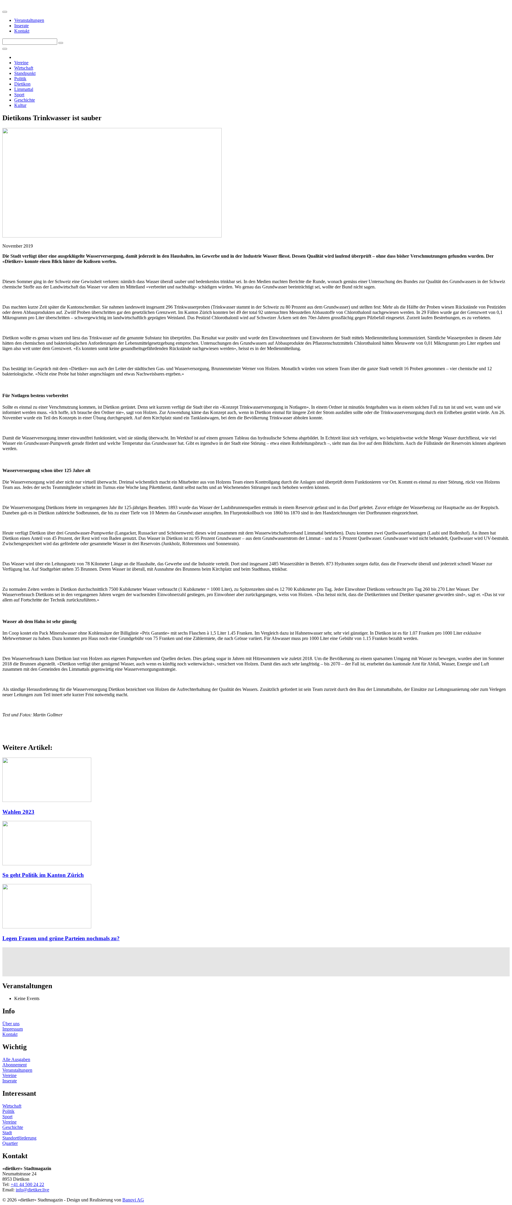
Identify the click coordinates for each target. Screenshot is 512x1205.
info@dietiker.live (32, 1189)
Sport (19, 94)
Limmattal (23, 89)
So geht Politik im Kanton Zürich (43, 875)
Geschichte (24, 99)
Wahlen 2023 (18, 812)
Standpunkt (25, 73)
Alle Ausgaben (16, 1059)
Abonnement (14, 1064)
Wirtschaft (23, 67)
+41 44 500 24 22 (27, 1184)
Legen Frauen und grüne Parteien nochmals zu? (61, 938)
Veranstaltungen (29, 20)
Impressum (12, 1028)
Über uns (11, 1023)
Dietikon (22, 83)
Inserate (21, 25)
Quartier (10, 1143)
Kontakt (21, 30)
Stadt (7, 1132)
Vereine (21, 62)
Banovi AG (133, 1199)
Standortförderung (19, 1137)
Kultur (20, 105)
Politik (20, 78)
